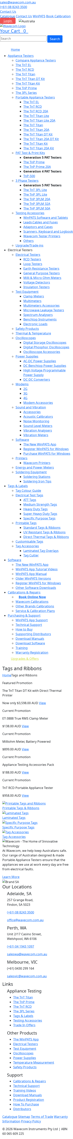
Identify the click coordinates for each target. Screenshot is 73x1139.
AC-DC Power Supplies (39, 361)
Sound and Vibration (31, 407)
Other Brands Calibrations (35, 606)
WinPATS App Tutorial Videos (37, 569)
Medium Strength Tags (40, 504)
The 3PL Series (26, 93)
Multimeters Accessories (41, 305)
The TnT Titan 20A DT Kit (41, 139)
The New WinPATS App (39, 444)
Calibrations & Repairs (29, 1081)
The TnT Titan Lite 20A (39, 120)
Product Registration (28, 1100)
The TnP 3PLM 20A (36, 199)
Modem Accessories (38, 403)
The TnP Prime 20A (37, 167)
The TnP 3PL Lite (35, 194)
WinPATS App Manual (31, 574)
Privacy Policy (31, 1121)
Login (8, 21)
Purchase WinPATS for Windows (46, 453)
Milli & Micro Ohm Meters (42, 278)
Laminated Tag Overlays (41, 551)
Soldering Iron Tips (37, 481)
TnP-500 (29, 176)
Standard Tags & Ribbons (42, 527)
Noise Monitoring (36, 421)
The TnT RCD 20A (35, 111)
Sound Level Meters (37, 426)
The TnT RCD (25, 69)
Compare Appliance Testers (36, 60)
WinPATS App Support (32, 620)
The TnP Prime (26, 88)
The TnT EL (23, 65)
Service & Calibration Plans (35, 611)
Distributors (22, 1109)
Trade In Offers (24, 1025)
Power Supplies (27, 356)
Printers (21, 458)
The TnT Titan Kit (28, 83)
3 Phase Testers (27, 180)
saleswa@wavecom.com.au (27, 954)
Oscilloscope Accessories (41, 352)
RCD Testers (32, 259)
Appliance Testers (21, 56)
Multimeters (32, 301)
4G (25, 398)
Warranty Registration (32, 652)
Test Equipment (27, 292)
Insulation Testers (36, 287)
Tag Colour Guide (28, 490)
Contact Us (8, 11)
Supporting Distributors (33, 634)
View (42, 703)
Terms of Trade (42, 1117)
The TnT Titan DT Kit (30, 79)
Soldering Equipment (31, 472)
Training (22, 648)
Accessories (32, 412)
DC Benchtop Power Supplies (44, 366)
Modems (22, 384)
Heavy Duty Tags (35, 509)
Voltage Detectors (36, 282)
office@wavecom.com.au (25, 920)
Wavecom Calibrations (32, 601)
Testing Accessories (30, 213)
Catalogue (7, 16)
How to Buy (24, 629)
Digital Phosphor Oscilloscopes (46, 347)
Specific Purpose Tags (39, 518)
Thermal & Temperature (33, 333)
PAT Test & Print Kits (30, 153)
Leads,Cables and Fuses (40, 222)
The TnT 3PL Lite (35, 190)
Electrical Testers (28, 255)
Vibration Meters (35, 435)
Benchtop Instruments (40, 319)
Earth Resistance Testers (41, 268)
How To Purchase (26, 1104)
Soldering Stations (36, 477)
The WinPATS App (26, 1039)
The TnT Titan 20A (36, 130)
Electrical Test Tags (29, 495)
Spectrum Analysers (38, 315)
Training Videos (24, 1090)
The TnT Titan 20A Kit (38, 148)
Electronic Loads (35, 324)
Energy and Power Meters (35, 467)
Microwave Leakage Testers (43, 310)
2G (25, 389)
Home (15, 49)
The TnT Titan (25, 74)
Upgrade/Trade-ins (29, 245)
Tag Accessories (27, 546)
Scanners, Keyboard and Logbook (48, 231)
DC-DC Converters (36, 379)
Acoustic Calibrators (38, 416)
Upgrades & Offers (25, 659)
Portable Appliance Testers (35, 97)
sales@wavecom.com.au (18, 2)
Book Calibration (58, 16)
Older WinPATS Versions (33, 578)
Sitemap (24, 1117)
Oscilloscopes (26, 338)
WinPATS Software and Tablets (45, 218)
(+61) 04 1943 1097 (20, 946)
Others (28, 241)
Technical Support (29, 625)
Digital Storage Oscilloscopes (44, 342)
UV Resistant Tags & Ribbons (44, 532)
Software (22, 440)
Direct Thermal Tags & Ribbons (46, 537)
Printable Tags (26, 523)
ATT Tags (29, 500)
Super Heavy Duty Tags (40, 514)
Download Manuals (30, 638)
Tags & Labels (18, 486)
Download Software (30, 643)
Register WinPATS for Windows (46, 449)
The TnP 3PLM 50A (36, 208)
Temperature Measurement (33, 1062)
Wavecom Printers (36, 463)
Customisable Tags (29, 541)
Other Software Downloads (36, 588)
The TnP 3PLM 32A (36, 204)
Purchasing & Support (24, 615)
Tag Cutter (31, 555)
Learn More (10, 877)
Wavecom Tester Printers (41, 236)
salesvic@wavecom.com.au (27, 976)
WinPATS (39, 16)
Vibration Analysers (37, 430)
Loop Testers (32, 264)
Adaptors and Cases (38, 227)
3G (25, 393)
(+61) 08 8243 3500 (13, 7)
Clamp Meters (33, 296)
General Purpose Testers (41, 273)
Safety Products (27, 329)
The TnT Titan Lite (36, 116)
